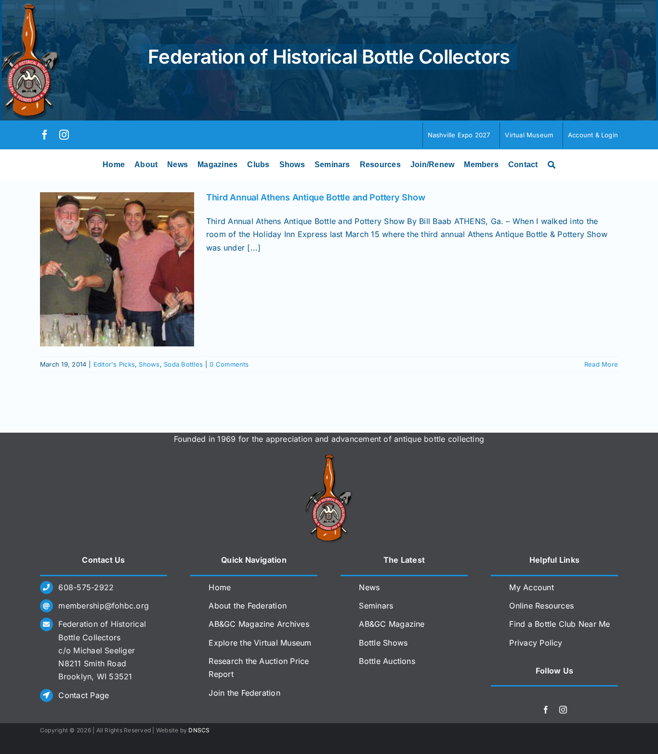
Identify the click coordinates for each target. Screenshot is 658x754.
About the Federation (248, 605)
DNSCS (199, 730)
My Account (531, 587)
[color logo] (329, 458)
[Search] (551, 164)
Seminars (376, 605)
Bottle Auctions (387, 661)
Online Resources (541, 605)
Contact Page (83, 695)
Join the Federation (244, 693)
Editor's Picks (114, 364)
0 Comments (229, 364)
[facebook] (45, 135)
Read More (601, 364)
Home (220, 587)
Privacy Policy (535, 643)
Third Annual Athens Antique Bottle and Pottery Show (315, 197)
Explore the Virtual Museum (260, 643)
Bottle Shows (383, 643)
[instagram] (64, 135)
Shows (149, 364)
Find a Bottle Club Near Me (559, 624)
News (369, 587)
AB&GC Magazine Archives (259, 624)
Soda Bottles (183, 364)
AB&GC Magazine (391, 624)
